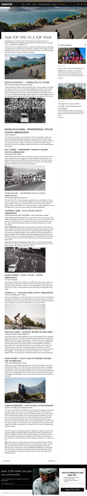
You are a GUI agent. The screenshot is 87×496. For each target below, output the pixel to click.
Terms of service (17, 492)
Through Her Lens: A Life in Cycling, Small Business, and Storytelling (69, 106)
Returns (23, 492)
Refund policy (29, 492)
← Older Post (6, 461)
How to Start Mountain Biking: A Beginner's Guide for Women (71, 69)
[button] (23, 4)
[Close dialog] (84, 470)
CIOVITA (4, 492)
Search (10, 492)
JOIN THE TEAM (72, 490)
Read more (60, 78)
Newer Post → (52, 461)
